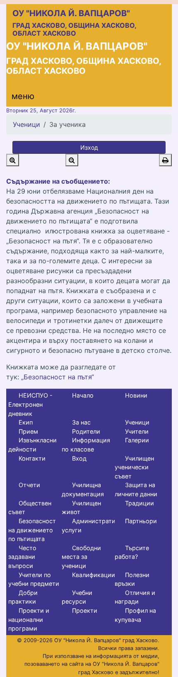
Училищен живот (81, 508)
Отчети (29, 484)
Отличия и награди (135, 597)
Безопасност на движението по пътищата (32, 529)
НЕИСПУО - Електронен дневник (30, 404)
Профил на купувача (135, 615)
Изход (89, 147)
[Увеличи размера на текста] (12, 160)
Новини (136, 395)
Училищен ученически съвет (134, 467)
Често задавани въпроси (22, 556)
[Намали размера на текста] (71, 160)
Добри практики (23, 597)
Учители (137, 431)
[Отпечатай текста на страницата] (165, 160)
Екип (26, 422)
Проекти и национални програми (28, 619)
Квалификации (93, 574)
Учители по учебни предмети (33, 579)
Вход (79, 458)
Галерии (137, 440)
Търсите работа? (132, 552)
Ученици (26, 124)
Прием (28, 431)
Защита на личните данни (136, 489)
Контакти (32, 458)
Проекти (84, 610)
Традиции (139, 503)
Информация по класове (86, 445)
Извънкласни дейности (32, 445)
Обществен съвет (29, 508)
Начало (83, 395)
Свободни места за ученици (81, 556)
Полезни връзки (132, 579)
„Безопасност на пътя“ (57, 377)
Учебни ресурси (77, 597)
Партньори (141, 520)
